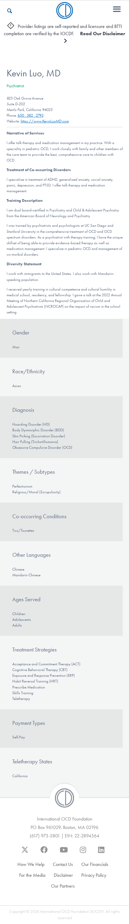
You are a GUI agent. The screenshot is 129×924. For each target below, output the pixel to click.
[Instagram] (83, 853)
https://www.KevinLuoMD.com (45, 121)
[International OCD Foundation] (65, 15)
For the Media (32, 875)
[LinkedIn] (101, 853)
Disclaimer (63, 875)
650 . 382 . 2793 (31, 115)
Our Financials (94, 864)
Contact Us (63, 864)
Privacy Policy (93, 875)
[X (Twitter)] (25, 853)
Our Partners (63, 886)
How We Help (30, 864)
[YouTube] (63, 853)
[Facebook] (44, 853)
